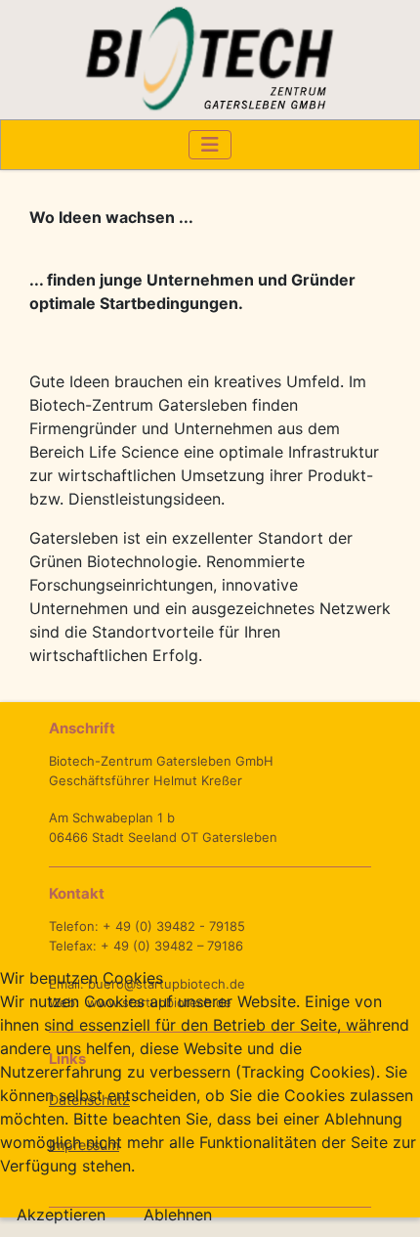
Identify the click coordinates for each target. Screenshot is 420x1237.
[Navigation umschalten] (210, 144)
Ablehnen (178, 1214)
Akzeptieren (61, 1214)
